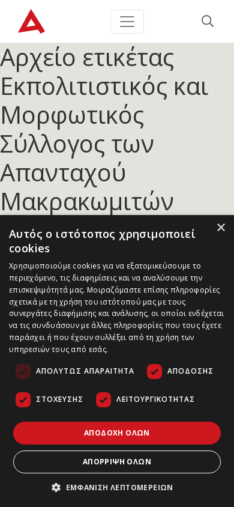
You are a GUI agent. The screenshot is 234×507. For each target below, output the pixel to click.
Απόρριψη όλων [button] (117, 462)
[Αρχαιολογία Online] (31, 21)
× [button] (220, 227)
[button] (117, 487)
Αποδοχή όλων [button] (117, 433)
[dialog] (117, 361)
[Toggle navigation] (127, 22)
